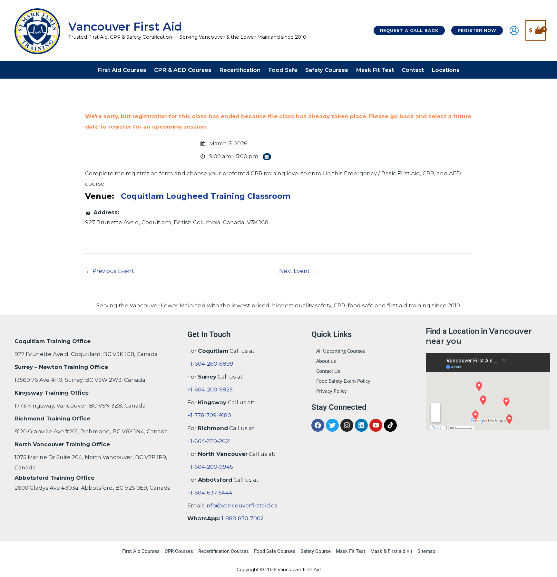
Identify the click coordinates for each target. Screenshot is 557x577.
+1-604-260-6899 (210, 364)
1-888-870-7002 (242, 518)
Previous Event (110, 271)
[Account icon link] (514, 30)
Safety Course (315, 551)
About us (326, 361)
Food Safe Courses (274, 551)
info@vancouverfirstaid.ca (241, 505)
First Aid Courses (141, 551)
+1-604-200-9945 (210, 467)
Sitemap (426, 551)
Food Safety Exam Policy (343, 381)
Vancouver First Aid (125, 27)
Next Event (298, 271)
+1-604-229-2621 (209, 441)
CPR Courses (179, 551)
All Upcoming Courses (340, 351)
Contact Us (328, 371)
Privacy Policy (331, 391)
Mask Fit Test (350, 551)
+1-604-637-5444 (209, 492)
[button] (409, 30)
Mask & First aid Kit (391, 551)
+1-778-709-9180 (209, 415)
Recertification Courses (223, 551)
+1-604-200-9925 (210, 389)
